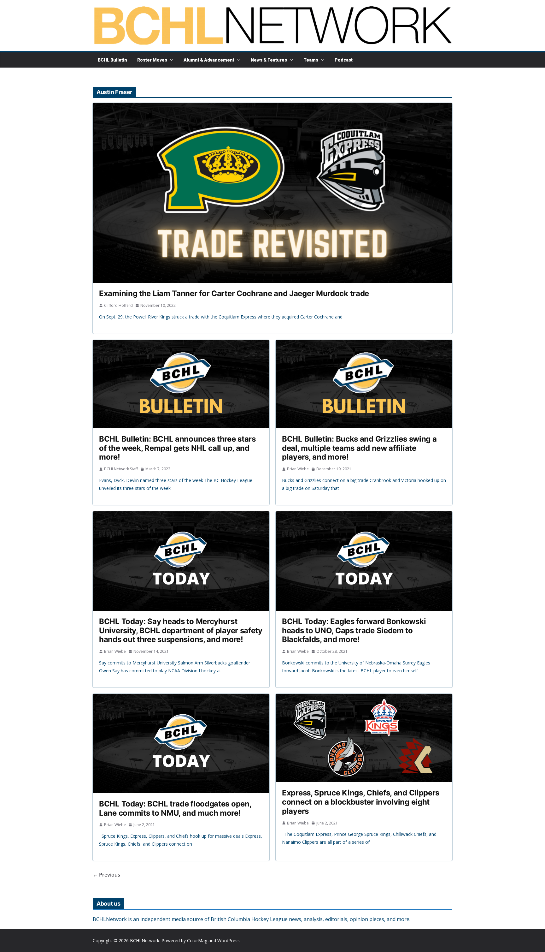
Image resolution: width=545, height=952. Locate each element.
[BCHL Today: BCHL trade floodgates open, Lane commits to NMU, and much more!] (181, 743)
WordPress (228, 940)
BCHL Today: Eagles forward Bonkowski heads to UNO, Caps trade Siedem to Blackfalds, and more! (354, 630)
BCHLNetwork (144, 940)
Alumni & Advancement (209, 59)
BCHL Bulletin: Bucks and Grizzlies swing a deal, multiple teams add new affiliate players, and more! (359, 448)
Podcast (344, 59)
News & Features (269, 59)
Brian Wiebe (298, 469)
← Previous (106, 874)
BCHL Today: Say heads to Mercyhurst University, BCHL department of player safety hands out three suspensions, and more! (180, 630)
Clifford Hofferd (118, 305)
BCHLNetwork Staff (121, 469)
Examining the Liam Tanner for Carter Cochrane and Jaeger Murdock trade (234, 293)
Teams (310, 59)
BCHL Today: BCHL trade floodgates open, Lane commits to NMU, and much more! (175, 808)
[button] (170, 60)
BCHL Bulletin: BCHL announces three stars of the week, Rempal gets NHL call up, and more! (177, 448)
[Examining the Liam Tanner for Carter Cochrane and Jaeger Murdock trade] (272, 193)
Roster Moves (152, 59)
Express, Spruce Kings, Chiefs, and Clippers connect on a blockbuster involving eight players (360, 802)
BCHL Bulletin (112, 59)
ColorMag (197, 940)
